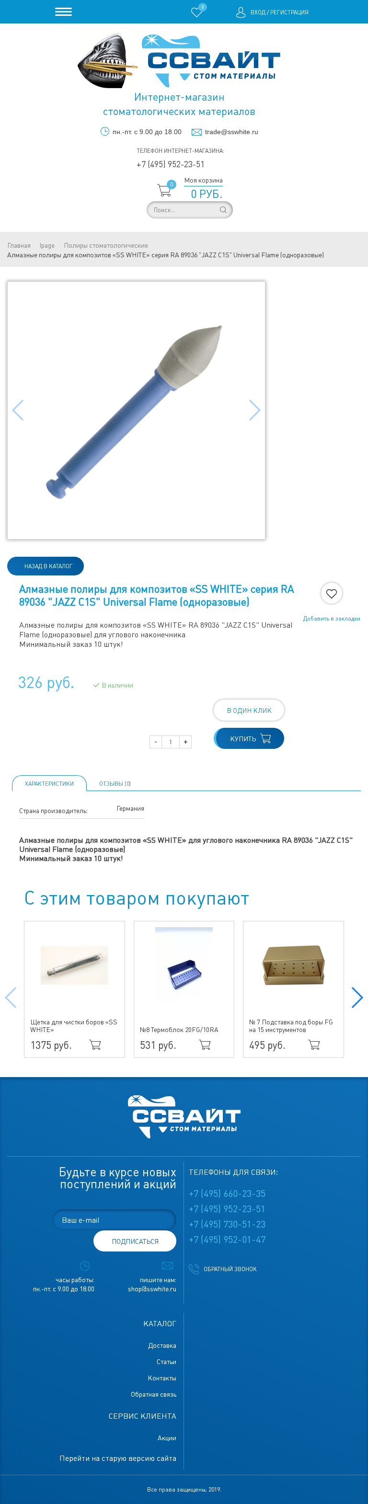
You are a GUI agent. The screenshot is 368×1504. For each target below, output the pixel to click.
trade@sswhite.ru (231, 132)
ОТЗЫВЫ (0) (115, 784)
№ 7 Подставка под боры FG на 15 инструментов (291, 1025)
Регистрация (289, 12)
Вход (258, 12)
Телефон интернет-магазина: (180, 151)
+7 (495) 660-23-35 (227, 1193)
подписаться (135, 1241)
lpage (47, 245)
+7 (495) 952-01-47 (227, 1239)
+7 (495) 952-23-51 (171, 164)
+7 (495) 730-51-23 (227, 1224)
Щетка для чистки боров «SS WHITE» (73, 1025)
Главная (19, 245)
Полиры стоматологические (106, 245)
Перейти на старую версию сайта (117, 1458)
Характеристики (49, 784)
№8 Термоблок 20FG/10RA (179, 1029)
